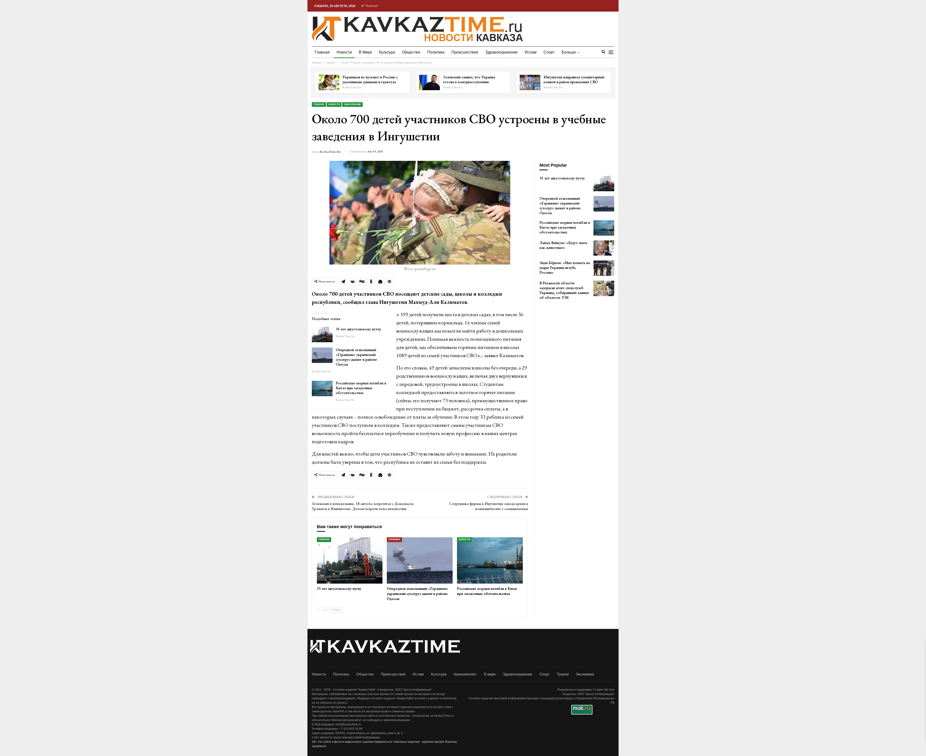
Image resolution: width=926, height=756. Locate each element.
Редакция (371, 5)
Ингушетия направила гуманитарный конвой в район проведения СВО (574, 79)
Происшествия (464, 52)
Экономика (585, 674)
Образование (352, 104)
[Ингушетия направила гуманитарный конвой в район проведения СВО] (530, 82)
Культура (387, 52)
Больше (569, 52)
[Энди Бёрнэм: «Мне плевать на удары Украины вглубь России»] (603, 268)
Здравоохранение (501, 52)
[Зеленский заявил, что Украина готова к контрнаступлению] (429, 82)
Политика (435, 52)
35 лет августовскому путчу (358, 329)
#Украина (394, 539)
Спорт (549, 52)
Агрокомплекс (465, 674)
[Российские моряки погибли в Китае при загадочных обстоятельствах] (322, 388)
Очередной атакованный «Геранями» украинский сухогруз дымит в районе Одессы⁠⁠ (356, 357)
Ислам (531, 52)
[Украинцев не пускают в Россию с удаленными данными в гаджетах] (329, 82)
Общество (411, 52)
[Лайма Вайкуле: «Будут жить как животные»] (603, 248)
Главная (322, 52)
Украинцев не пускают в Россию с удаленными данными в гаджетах (370, 79)
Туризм (563, 674)
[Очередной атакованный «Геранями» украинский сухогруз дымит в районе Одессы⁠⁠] (322, 355)
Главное (318, 104)
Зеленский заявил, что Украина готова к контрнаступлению (469, 79)
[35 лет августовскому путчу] (322, 334)
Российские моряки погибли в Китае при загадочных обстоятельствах (361, 388)
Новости (344, 52)
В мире (365, 52)
